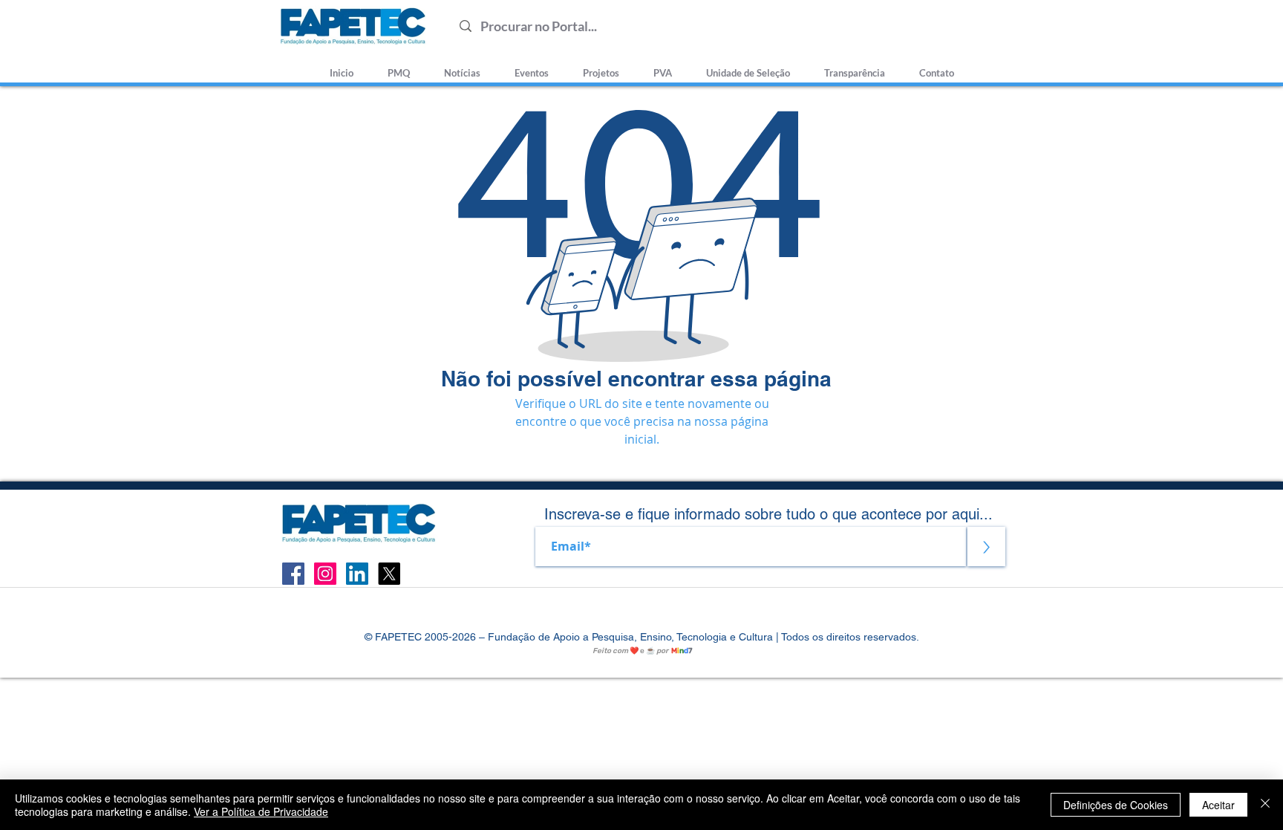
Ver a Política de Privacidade (261, 811)
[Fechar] (1265, 804)
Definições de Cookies (1115, 804)
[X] (389, 573)
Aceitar (1218, 804)
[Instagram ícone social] (325, 573)
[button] (748, 66)
